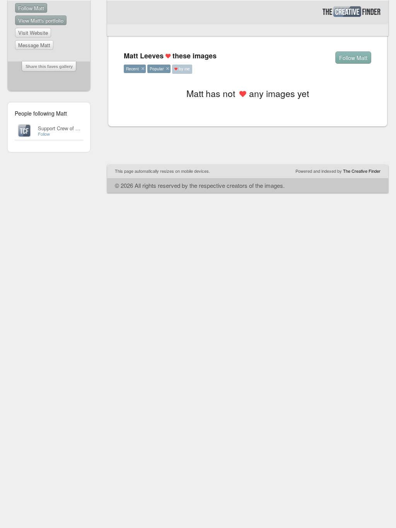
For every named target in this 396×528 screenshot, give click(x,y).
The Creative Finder (362, 171)
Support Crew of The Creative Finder (78, 128)
